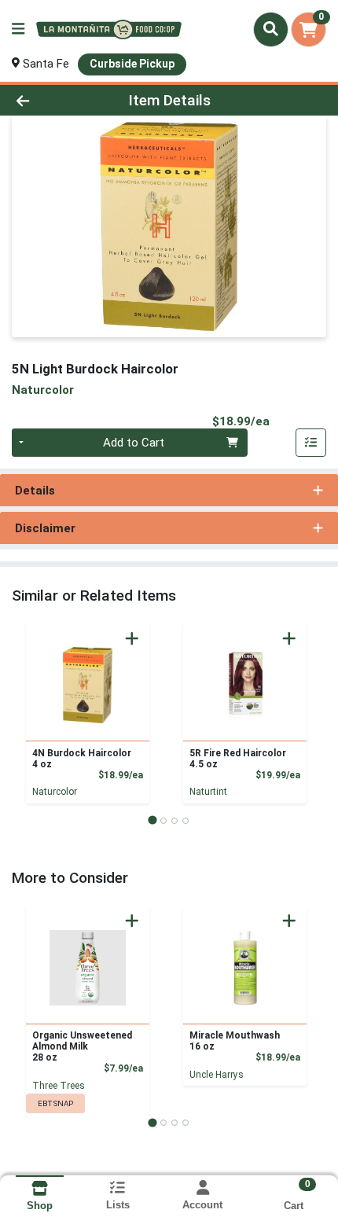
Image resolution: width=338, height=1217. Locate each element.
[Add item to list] (311, 442)
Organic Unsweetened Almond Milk (82, 1046)
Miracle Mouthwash (234, 1041)
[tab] (152, 820)
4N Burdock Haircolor (81, 759)
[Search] (270, 29)
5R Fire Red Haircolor (237, 759)
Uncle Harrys (216, 1074)
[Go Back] (51, 100)
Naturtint (208, 791)
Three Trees (58, 1085)
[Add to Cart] (132, 638)
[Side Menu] (18, 29)
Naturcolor (54, 791)
